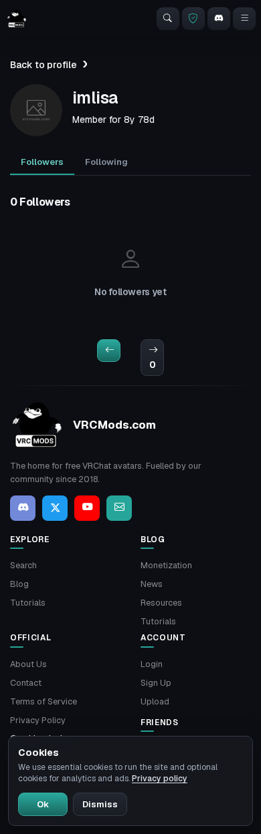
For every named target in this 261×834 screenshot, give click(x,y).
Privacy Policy (38, 720)
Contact (25, 682)
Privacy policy (159, 778)
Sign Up (156, 682)
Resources (161, 602)
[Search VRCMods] (168, 18)
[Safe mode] (193, 18)
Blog (19, 584)
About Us (28, 664)
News (152, 584)
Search (23, 565)
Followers (42, 162)
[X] (55, 508)
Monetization (166, 565)
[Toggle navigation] (244, 18)
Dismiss (100, 804)
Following (106, 162)
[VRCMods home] (16, 18)
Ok (43, 804)
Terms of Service (43, 701)
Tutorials (28, 602)
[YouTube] (87, 508)
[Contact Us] (119, 508)
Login (152, 664)
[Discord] (218, 18)
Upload (155, 701)
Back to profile (43, 65)
